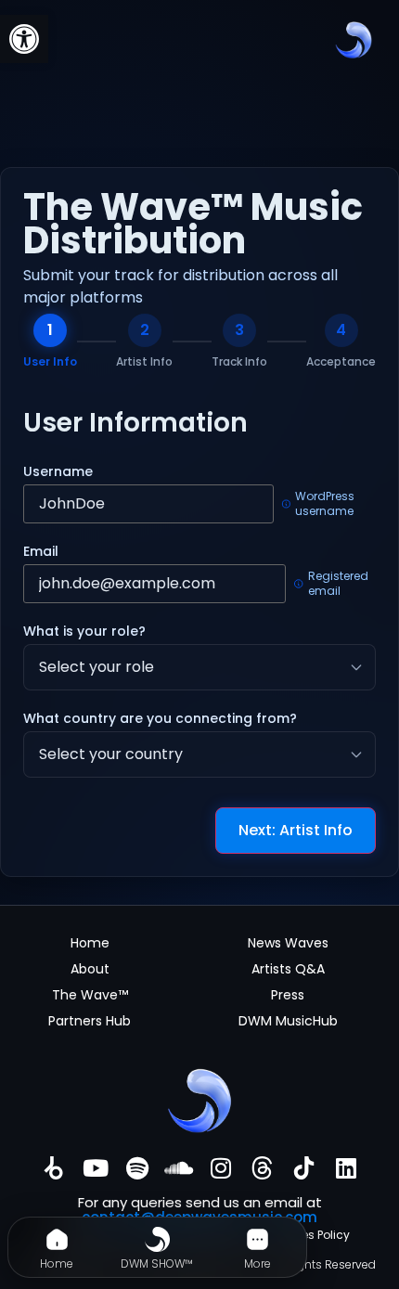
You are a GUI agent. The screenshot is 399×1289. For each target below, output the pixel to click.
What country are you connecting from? (160, 718)
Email (40, 551)
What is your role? (84, 631)
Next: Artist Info (295, 830)
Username (58, 471)
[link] (24, 39)
